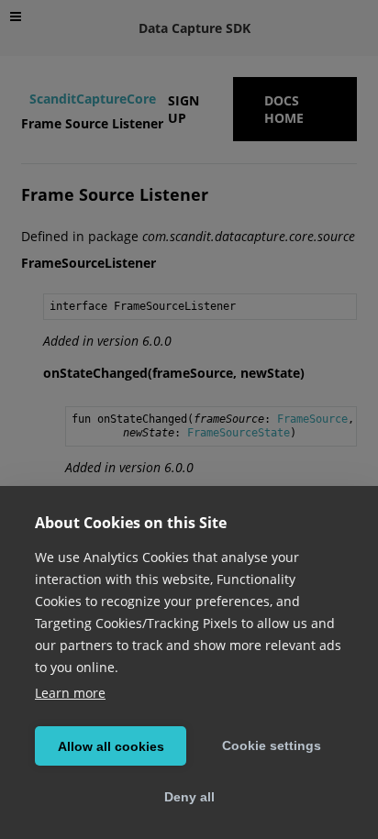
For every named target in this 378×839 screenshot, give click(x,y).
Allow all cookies (111, 746)
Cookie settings (271, 745)
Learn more (70, 692)
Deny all (189, 796)
